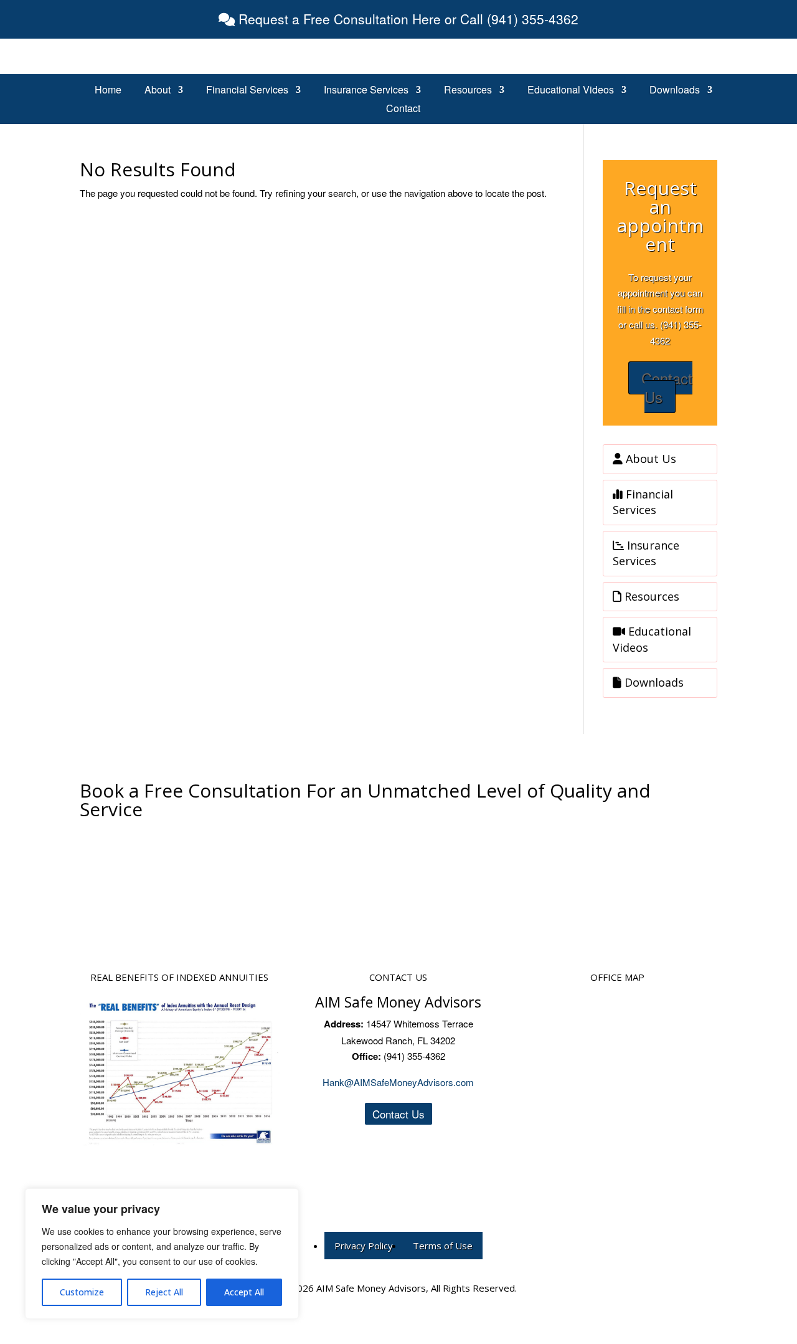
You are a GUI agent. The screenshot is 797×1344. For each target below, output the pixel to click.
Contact (403, 109)
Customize (82, 1292)
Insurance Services (366, 91)
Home (108, 91)
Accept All (244, 1292)
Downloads (674, 91)
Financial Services (247, 91)
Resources (468, 91)
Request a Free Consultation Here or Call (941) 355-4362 (406, 18)
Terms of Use (443, 1245)
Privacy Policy (363, 1245)
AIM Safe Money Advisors (398, 1002)
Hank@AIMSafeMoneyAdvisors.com (398, 1082)
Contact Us (666, 387)
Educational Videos (570, 91)
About (157, 91)
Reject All (164, 1292)
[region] (162, 1253)
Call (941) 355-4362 (398, 858)
